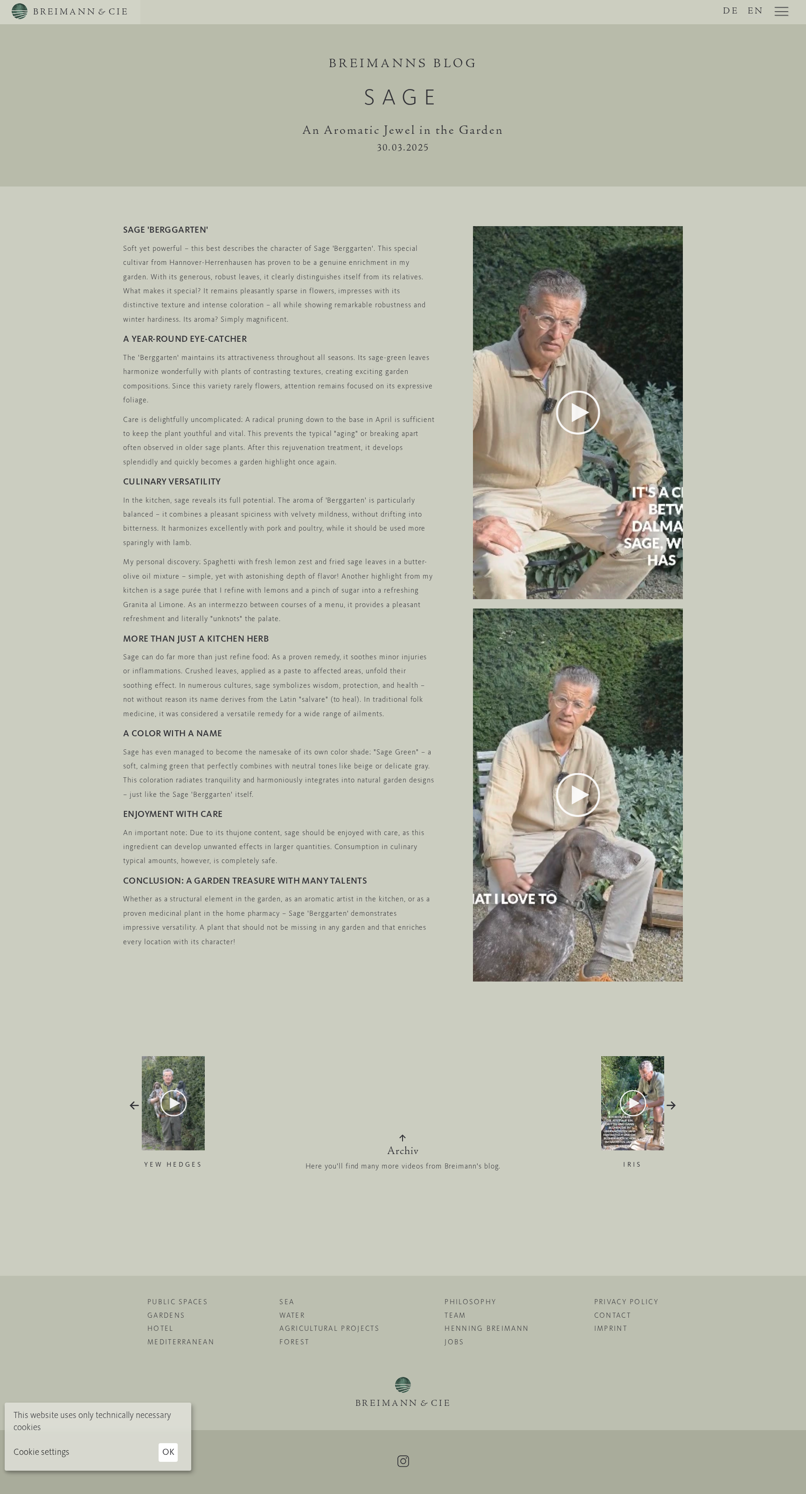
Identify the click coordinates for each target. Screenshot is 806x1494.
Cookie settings (41, 1451)
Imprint (610, 1328)
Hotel (160, 1328)
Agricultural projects (329, 1328)
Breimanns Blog (403, 64)
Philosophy (470, 1302)
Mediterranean (181, 1342)
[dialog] (98, 1437)
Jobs (454, 1342)
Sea (286, 1302)
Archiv (403, 1151)
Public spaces (177, 1302)
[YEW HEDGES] (173, 1060)
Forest (294, 1342)
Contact (612, 1315)
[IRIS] (632, 1060)
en (756, 11)
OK (168, 1451)
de (731, 11)
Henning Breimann (487, 1328)
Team (455, 1315)
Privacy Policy (626, 1302)
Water (292, 1315)
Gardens (166, 1315)
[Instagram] (402, 1461)
